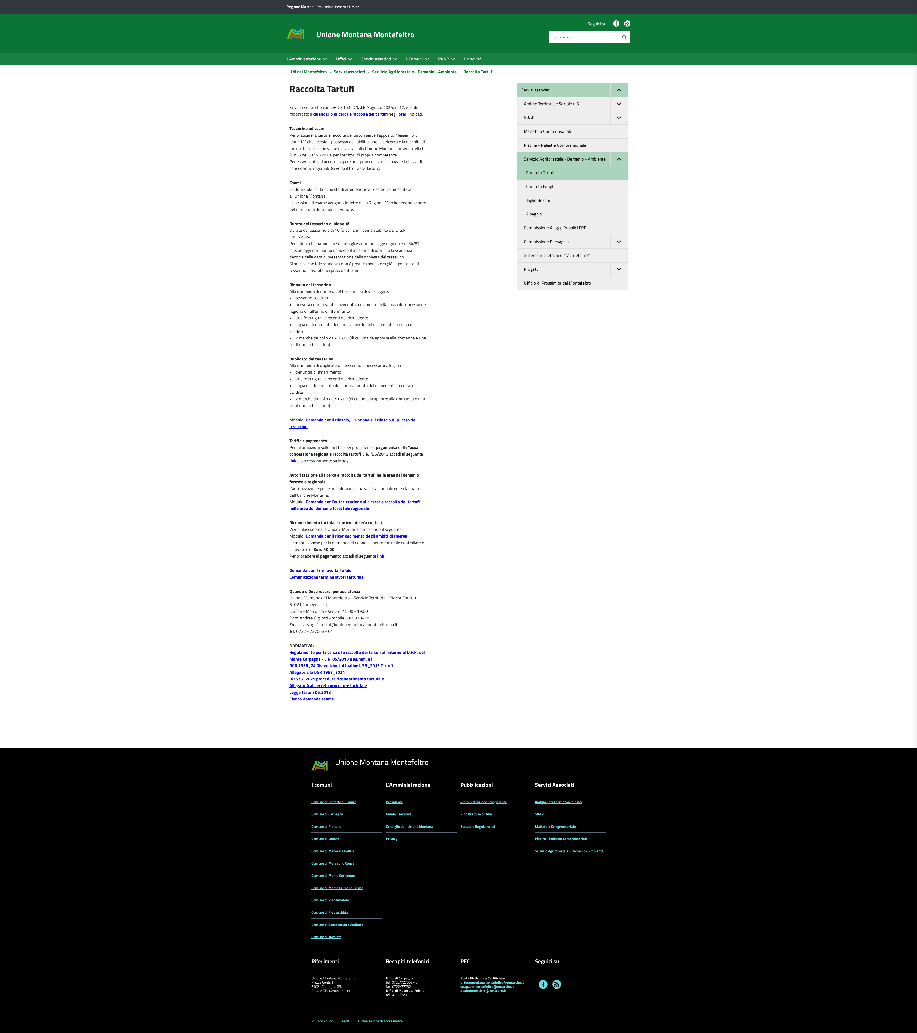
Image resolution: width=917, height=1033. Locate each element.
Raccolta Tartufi (479, 72)
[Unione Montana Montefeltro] (295, 33)
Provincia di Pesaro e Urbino (337, 7)
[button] (619, 90)
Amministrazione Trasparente (483, 802)
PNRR (443, 59)
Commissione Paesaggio (546, 241)
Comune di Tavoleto (326, 937)
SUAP (529, 117)
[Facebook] (616, 24)
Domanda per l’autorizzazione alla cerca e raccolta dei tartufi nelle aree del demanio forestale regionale (354, 505)
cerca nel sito (563, 37)
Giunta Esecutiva (398, 814)
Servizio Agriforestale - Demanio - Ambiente (414, 72)
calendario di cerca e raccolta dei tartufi (350, 114)
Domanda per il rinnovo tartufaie (320, 570)
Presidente (394, 802)
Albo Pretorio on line (476, 814)
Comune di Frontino (326, 826)
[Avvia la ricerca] (624, 37)
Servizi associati (376, 59)
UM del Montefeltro (308, 72)
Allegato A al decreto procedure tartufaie (328, 685)
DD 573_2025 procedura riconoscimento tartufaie (336, 679)
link (292, 460)
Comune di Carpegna (327, 814)
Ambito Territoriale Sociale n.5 (551, 104)
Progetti (531, 269)
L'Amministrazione (304, 59)
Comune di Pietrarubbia (329, 912)
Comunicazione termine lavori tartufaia (326, 577)
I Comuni (414, 59)
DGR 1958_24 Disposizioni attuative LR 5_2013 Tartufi (341, 665)
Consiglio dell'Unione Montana (409, 826)
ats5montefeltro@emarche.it (483, 990)
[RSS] (627, 24)
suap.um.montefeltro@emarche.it (487, 986)
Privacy (392, 838)
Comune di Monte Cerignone (333, 875)
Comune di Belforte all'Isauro (333, 802)
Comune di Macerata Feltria (332, 851)
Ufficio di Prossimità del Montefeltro (557, 283)
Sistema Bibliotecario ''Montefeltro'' (557, 255)
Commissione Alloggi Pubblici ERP (555, 228)
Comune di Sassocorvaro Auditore (337, 924)
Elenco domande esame (311, 699)
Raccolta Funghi (541, 186)
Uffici (341, 59)
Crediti (345, 1021)
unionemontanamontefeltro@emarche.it (492, 982)
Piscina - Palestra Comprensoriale (555, 145)
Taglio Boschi (538, 200)
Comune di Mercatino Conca (332, 863)
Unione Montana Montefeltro (365, 34)
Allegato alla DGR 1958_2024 (317, 672)
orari (403, 114)
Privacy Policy (322, 1021)
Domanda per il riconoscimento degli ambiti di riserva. (357, 536)
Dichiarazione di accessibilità (380, 1021)
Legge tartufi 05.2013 (310, 692)
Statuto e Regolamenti (477, 826)
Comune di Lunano (325, 838)
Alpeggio (534, 214)
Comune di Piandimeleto (330, 900)
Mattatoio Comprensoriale (548, 131)
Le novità (472, 59)
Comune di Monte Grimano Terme (337, 888)
